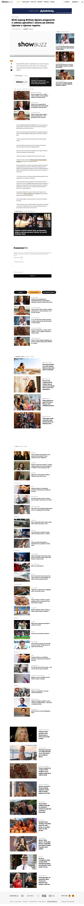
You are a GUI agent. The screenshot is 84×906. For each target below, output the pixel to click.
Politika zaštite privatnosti (33, 901)
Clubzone (52, 1)
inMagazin (46, 1)
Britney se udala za (28, 193)
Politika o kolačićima (42, 901)
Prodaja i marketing (18, 901)
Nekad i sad (33, 1)
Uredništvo (12, 901)
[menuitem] (82, 2)
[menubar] (82, 2)
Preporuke (39, 1)
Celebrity (18, 1)
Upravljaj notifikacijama (53, 901)
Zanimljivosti (25, 1)
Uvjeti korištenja (25, 901)
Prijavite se (32, 275)
